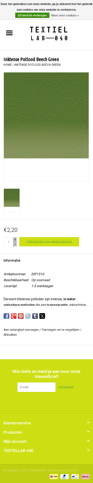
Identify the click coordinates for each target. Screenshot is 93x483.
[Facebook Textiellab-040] (38, 402)
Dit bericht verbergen (32, 15)
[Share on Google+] (13, 316)
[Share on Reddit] (28, 316)
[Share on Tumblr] (35, 316)
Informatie (12, 260)
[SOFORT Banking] (84, 476)
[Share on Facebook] (6, 316)
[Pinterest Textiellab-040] (46, 402)
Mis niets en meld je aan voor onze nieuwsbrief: (46, 374)
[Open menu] (9, 32)
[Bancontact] (74, 476)
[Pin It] (21, 316)
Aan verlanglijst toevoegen (22, 329)
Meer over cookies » (65, 15)
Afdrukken (10, 334)
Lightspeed (70, 470)
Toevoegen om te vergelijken (60, 329)
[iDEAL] (53, 476)
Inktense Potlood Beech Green (37, 64)
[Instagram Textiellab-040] (55, 402)
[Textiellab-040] (55, 33)
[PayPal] (64, 476)
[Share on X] (42, 316)
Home (8, 64)
